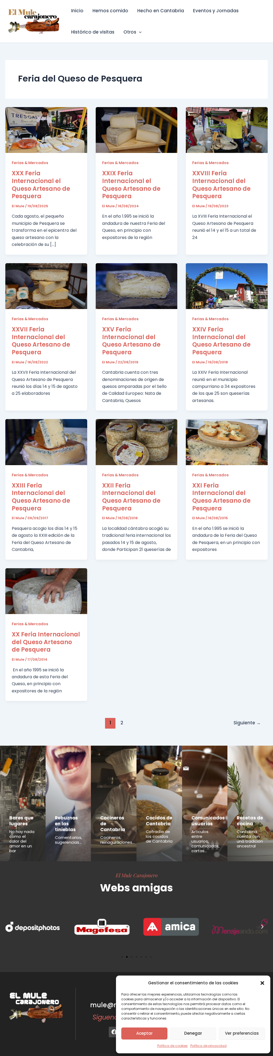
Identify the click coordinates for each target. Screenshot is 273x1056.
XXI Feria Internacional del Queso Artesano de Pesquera (221, 497)
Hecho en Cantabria (160, 10)
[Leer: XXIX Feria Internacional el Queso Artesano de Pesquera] (137, 130)
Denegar (193, 1033)
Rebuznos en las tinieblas (66, 824)
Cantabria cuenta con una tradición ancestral (250, 839)
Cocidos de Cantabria (159, 821)
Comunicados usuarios (208, 821)
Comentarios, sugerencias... (68, 840)
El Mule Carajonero (137, 875)
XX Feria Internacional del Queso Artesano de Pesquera (46, 642)
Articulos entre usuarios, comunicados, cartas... (205, 841)
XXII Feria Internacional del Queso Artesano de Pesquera (131, 497)
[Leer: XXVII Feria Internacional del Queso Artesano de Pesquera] (46, 286)
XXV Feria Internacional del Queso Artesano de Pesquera (131, 340)
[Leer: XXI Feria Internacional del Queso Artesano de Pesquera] (227, 442)
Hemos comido (110, 10)
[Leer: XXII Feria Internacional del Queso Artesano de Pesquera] (137, 442)
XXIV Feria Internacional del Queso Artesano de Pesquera (221, 340)
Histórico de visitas (92, 32)
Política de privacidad (208, 1045)
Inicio (77, 10)
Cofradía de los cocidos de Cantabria (159, 836)
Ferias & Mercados (30, 162)
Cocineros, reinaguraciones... (117, 840)
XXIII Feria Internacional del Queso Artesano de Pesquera (41, 497)
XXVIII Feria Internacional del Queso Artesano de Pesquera (221, 184)
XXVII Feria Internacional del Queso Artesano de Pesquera (41, 340)
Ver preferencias (242, 1033)
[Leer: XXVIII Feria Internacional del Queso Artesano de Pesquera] (227, 130)
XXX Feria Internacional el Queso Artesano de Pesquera (41, 184)
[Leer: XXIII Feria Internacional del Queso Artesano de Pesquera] (46, 442)
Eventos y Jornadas (216, 10)
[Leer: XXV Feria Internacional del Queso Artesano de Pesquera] (137, 286)
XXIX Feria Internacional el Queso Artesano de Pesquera (131, 184)
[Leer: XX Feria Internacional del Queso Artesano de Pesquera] (46, 591)
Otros (129, 32)
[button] (262, 983)
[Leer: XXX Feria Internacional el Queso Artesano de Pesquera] (46, 130)
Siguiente (247, 723)
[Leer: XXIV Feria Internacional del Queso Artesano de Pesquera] (227, 286)
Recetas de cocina (250, 821)
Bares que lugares (21, 821)
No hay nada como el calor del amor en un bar (21, 841)
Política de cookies (172, 1045)
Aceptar (144, 1033)
